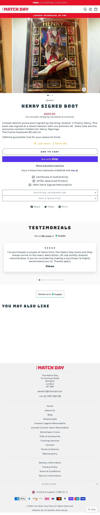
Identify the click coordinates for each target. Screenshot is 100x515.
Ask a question (50, 198)
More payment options (50, 165)
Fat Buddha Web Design (56, 510)
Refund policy (50, 453)
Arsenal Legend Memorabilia (50, 423)
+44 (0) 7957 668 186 (50, 396)
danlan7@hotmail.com (50, 391)
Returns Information (50, 475)
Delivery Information (50, 462)
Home (49, 100)
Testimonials (50, 419)
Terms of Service (50, 449)
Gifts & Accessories (50, 436)
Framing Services (50, 440)
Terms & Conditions (50, 471)
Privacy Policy (50, 467)
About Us (50, 410)
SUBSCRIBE (49, 484)
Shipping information (50, 193)
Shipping (45, 117)
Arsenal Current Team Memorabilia (50, 427)
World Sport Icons (50, 432)
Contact (50, 445)
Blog (50, 414)
